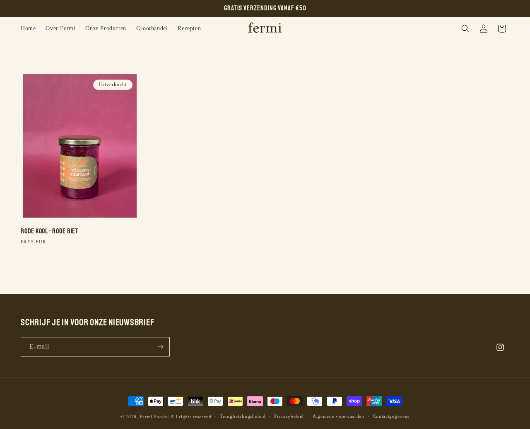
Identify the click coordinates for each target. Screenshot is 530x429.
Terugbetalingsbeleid (242, 416)
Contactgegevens (391, 416)
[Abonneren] (160, 346)
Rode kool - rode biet (50, 231)
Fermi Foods (153, 416)
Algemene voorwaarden (338, 416)
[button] (465, 28)
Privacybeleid (289, 416)
